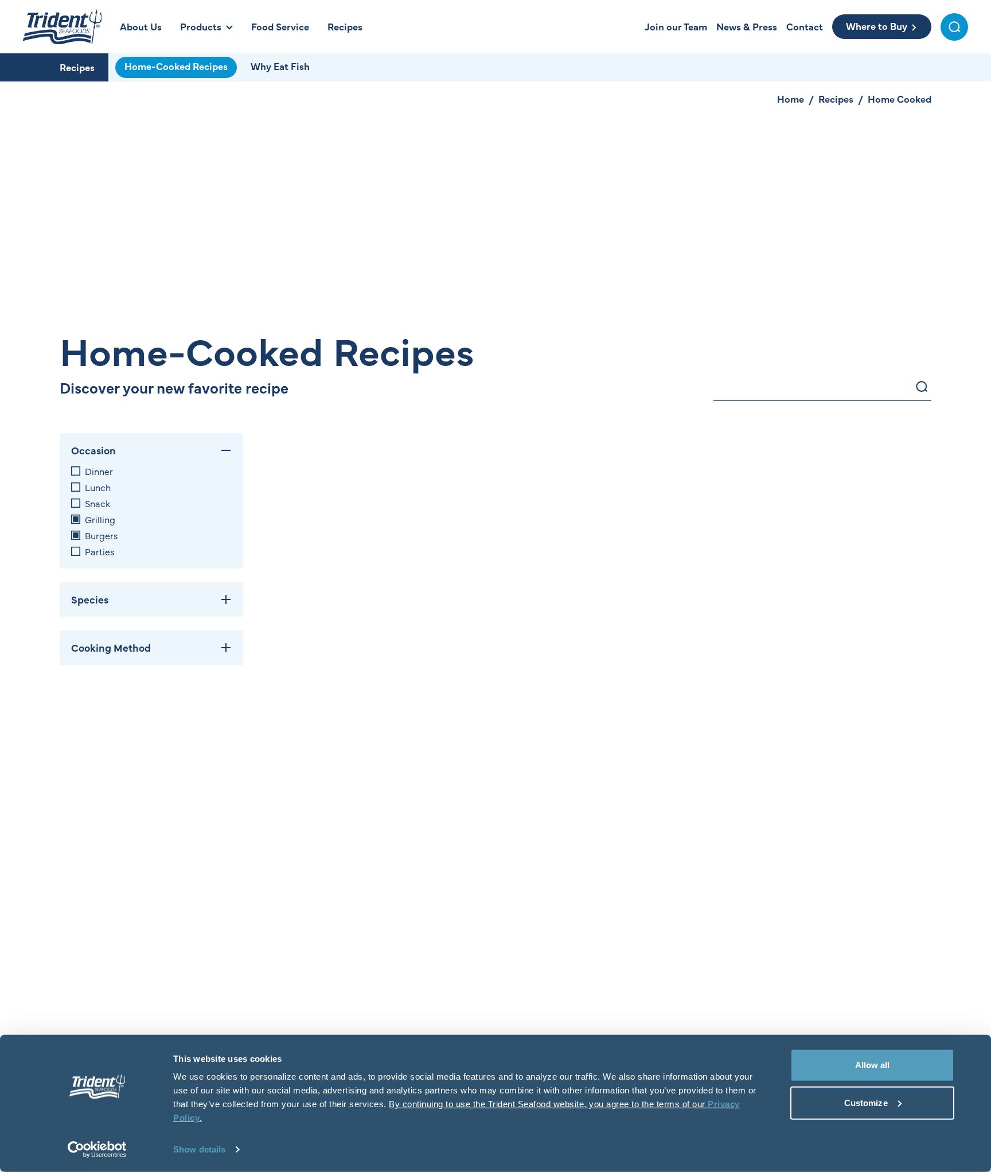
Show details (199, 1149)
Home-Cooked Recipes (176, 66)
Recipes (77, 67)
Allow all (872, 1065)
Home (790, 99)
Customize (866, 1102)
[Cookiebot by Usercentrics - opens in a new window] (97, 1149)
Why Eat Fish (280, 66)
